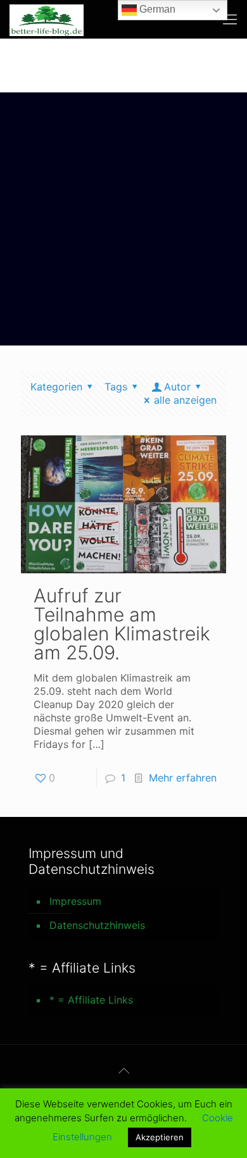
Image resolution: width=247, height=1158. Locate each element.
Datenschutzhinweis (97, 925)
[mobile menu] (230, 19)
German (156, 9)
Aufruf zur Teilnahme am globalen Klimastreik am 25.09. (122, 624)
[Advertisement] (123, 222)
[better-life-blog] (47, 19)
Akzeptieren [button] (160, 1137)
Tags (115, 386)
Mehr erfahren (183, 777)
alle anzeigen (185, 400)
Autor (177, 386)
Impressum (75, 901)
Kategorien (56, 386)
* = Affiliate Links (91, 999)
